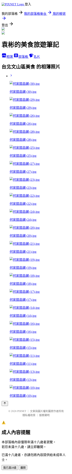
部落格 (23, 56)
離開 (23, 467)
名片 (37, 56)
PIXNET (21, 411)
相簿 (10, 56)
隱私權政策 (28, 415)
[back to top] (5, 403)
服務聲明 (44, 415)
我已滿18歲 (9, 467)
